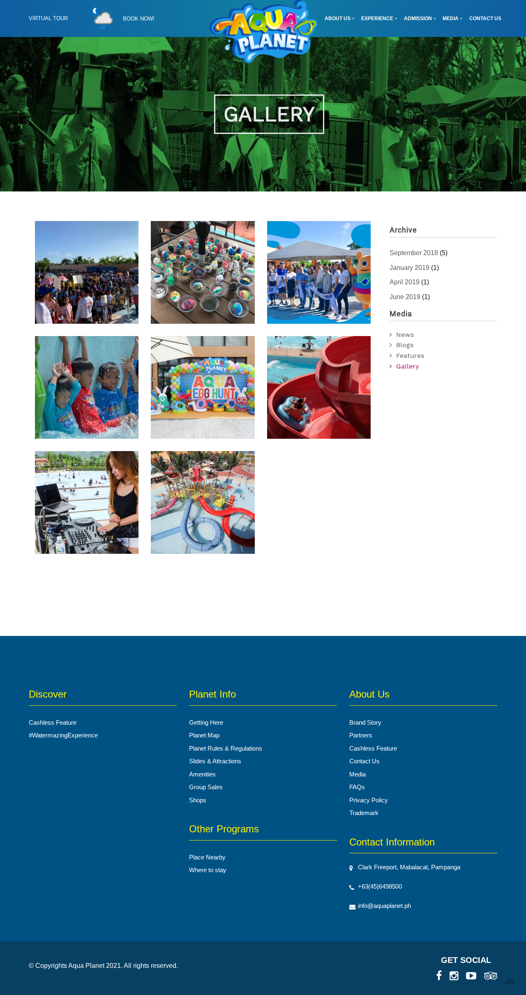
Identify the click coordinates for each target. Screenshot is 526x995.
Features (410, 355)
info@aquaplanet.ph (384, 905)
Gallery (407, 366)
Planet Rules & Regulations (225, 748)
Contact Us (485, 18)
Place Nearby (207, 857)
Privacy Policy (368, 800)
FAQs (357, 786)
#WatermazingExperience (63, 735)
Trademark (363, 812)
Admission (418, 18)
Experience (377, 18)
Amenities (202, 774)
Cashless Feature (52, 722)
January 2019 (409, 267)
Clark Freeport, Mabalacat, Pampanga (409, 867)
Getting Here (206, 722)
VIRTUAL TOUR (48, 18)
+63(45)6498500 (380, 886)
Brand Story (365, 722)
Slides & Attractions (215, 761)
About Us (338, 18)
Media (451, 18)
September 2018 (414, 252)
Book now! (139, 19)
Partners (360, 735)
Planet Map (204, 735)
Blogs (404, 345)
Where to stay (207, 869)
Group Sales (206, 786)
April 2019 (405, 282)
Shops (197, 800)
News (405, 335)
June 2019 (405, 296)
